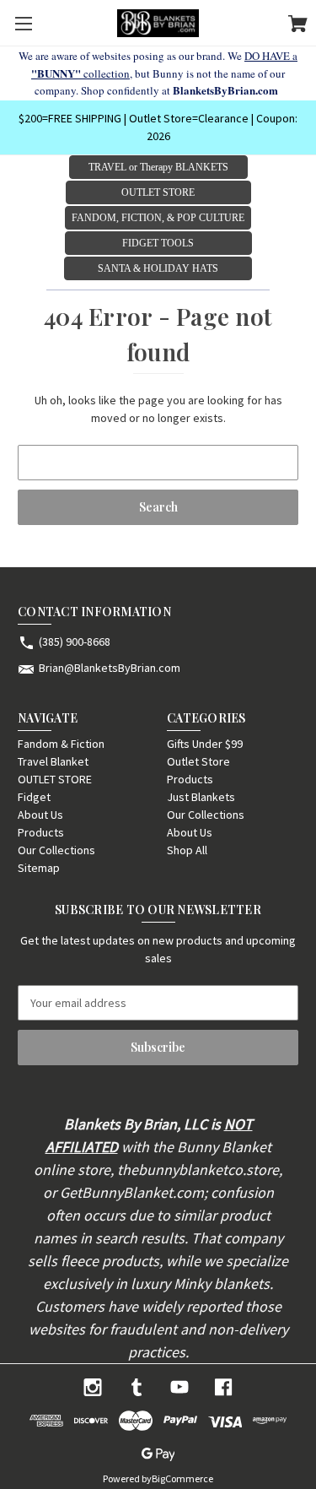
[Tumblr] (136, 1387)
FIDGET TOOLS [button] (158, 243)
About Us (40, 814)
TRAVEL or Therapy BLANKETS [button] (158, 167)
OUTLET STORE (55, 779)
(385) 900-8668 (74, 641)
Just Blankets (201, 796)
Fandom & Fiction (61, 743)
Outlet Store (198, 761)
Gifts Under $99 (205, 743)
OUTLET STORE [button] (158, 192)
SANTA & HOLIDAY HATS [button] (158, 268)
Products (41, 832)
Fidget (34, 796)
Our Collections (56, 850)
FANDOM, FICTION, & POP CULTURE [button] (158, 218)
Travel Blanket (53, 761)
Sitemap (39, 867)
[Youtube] (179, 1387)
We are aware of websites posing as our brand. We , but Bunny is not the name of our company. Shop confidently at (158, 73)
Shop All (187, 850)
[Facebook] (223, 1387)
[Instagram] (92, 1387)
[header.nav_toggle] (23, 23)
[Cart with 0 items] (298, 26)
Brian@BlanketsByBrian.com (109, 667)
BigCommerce (182, 1478)
